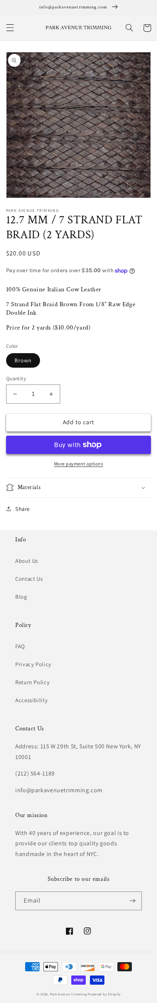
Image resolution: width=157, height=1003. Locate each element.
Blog (21, 596)
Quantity (16, 378)
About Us (26, 560)
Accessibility (31, 700)
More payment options (78, 463)
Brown (23, 360)
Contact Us (29, 578)
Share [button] (22, 508)
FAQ (20, 646)
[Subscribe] (132, 901)
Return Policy (32, 682)
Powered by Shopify (104, 994)
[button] (10, 28)
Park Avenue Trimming (68, 994)
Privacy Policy (33, 664)
